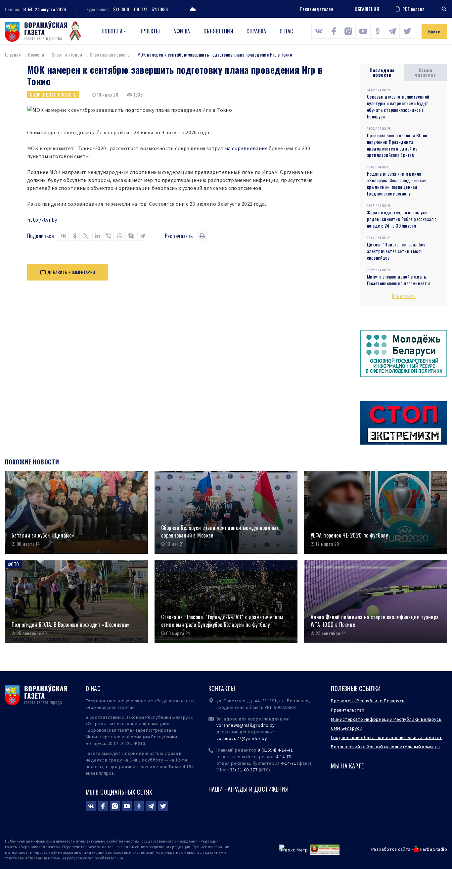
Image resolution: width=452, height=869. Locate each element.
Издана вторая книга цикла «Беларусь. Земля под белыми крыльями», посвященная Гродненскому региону (397, 183)
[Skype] (131, 236)
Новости (112, 31)
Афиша (181, 31)
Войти (434, 31)
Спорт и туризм (67, 54)
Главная (13, 54)
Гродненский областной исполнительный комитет (386, 737)
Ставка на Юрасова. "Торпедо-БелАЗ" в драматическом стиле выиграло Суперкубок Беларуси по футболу (222, 620)
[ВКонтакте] (63, 236)
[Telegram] (142, 236)
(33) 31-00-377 (242, 770)
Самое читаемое (425, 72)
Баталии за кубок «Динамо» (43, 535)
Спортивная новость (110, 54)
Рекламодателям (317, 8)
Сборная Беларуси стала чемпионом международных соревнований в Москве (220, 531)
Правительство (347, 710)
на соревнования (246, 148)
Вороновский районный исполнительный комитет (385, 747)
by (264, 738)
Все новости (404, 295)
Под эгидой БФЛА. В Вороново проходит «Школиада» (71, 625)
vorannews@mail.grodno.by (245, 725)
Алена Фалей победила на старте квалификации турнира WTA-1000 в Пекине (374, 620)
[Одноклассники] (75, 236)
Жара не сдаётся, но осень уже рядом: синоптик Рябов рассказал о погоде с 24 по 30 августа (402, 219)
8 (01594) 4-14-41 (275, 750)
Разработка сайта (391, 849)
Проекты (149, 31)
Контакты (221, 688)
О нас (286, 31)
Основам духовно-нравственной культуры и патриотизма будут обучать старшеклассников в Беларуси (398, 106)
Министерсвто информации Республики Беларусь (386, 719)
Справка (256, 31)
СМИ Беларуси (346, 728)
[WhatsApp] (120, 236)
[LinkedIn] (97, 236)
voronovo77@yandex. (239, 738)
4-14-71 (288, 763)
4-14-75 (283, 757)
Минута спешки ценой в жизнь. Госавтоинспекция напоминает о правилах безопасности (398, 283)
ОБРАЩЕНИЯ (367, 9)
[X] (86, 236)
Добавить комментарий (71, 272)
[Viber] (108, 236)
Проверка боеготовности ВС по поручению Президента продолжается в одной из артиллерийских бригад (397, 145)
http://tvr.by (42, 219)
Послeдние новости (382, 72)
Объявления (218, 31)
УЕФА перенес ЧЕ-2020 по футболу (349, 535)
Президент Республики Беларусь (367, 701)
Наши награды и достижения (248, 789)
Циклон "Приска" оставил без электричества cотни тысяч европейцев (396, 251)
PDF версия (413, 8)
